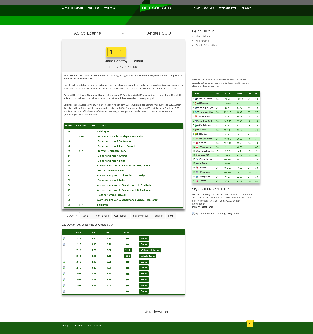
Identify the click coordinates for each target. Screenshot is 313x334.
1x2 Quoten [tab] (71, 215)
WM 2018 (109, 8)
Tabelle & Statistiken (207, 45)
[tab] (171, 215)
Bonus (144, 238)
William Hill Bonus (150, 250)
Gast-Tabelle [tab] (121, 215)
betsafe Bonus (148, 256)
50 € (128, 256)
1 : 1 (116, 52)
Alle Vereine (202, 40)
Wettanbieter (228, 8)
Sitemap (64, 325)
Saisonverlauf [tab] (140, 215)
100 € (127, 250)
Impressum (94, 325)
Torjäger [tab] (158, 215)
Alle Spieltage (203, 36)
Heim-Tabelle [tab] (102, 215)
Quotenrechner (204, 8)
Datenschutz (78, 325)
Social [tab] (86, 215)
